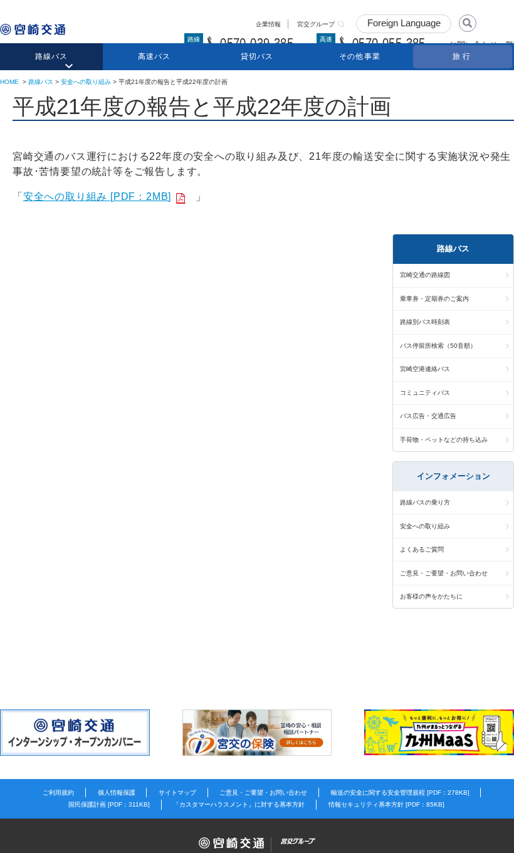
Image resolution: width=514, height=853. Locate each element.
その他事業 (359, 56)
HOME (9, 81)
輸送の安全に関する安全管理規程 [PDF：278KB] (400, 792)
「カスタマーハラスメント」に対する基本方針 (239, 804)
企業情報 (268, 24)
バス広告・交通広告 (428, 415)
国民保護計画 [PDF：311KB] (109, 804)
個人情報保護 (116, 792)
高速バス (154, 56)
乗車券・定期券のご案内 (434, 298)
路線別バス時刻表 (425, 321)
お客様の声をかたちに (431, 596)
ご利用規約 (58, 792)
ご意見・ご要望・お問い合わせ (444, 573)
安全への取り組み (86, 81)
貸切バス (257, 56)
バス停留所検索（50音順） (438, 345)
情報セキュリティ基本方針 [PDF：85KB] (386, 804)
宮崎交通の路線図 (425, 274)
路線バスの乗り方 (425, 502)
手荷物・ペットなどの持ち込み (444, 439)
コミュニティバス (425, 392)
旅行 (463, 56)
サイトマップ (177, 792)
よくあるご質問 (422, 549)
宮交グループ (316, 24)
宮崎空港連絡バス (425, 368)
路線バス (51, 56)
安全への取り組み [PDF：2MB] (97, 196)
